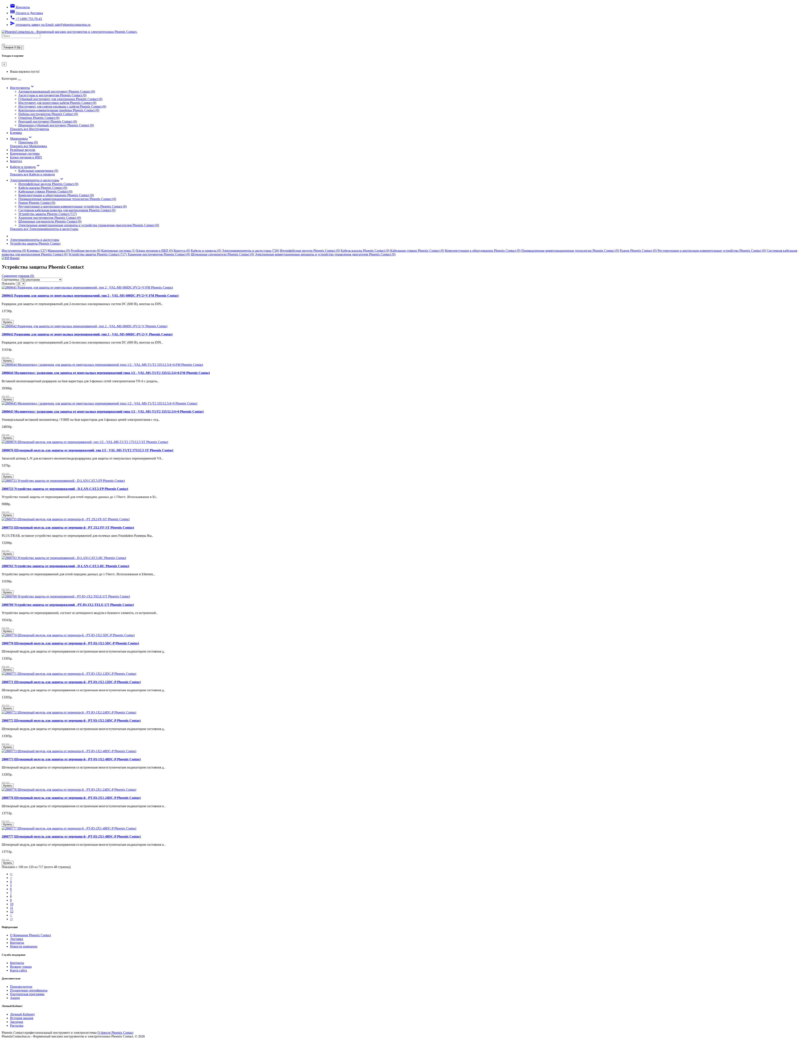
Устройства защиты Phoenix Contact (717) (47, 214)
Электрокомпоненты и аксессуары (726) (250, 250)
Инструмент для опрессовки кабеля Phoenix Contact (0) (57, 103)
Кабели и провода (25, 167)
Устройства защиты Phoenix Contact (35, 243)
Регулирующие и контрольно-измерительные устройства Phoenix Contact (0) (72, 206)
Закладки (16, 1022)
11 (11, 907)
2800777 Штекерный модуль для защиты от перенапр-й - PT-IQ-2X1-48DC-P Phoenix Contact (71, 836)
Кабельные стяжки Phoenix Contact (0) (45, 191)
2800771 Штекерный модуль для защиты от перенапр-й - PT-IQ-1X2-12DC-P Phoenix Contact (71, 682)
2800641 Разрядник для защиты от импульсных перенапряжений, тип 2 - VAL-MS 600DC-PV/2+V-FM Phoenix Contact (90, 295)
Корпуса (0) (182, 250)
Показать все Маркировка (28, 146)
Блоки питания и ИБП (26, 157)
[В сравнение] (7, 319)
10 (11, 904)
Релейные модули (22, 150)
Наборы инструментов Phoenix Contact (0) (48, 114)
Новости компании (23, 946)
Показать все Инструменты (29, 129)
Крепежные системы (25, 153)
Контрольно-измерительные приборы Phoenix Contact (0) (58, 110)
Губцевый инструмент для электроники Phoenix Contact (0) (60, 99)
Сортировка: (11, 279)
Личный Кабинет (22, 1014)
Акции (15, 998)
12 (11, 911)
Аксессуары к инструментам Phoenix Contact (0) (52, 95)
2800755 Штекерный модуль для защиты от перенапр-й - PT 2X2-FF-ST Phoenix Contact (68, 527)
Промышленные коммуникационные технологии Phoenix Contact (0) (67, 199)
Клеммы (16, 133)
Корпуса (16, 161)
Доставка (16, 939)
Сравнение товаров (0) (18, 276)
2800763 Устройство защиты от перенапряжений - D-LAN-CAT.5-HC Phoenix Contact (65, 566)
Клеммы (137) (37, 250)
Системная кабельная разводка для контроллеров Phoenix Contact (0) (66, 210)
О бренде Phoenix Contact (115, 1032)
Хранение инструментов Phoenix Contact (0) (49, 217)
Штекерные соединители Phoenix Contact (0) (49, 221)
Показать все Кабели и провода (32, 174)
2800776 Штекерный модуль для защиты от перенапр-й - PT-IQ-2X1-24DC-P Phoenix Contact (71, 798)
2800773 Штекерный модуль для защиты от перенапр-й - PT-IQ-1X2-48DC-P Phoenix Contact (71, 759)
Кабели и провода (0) (206, 250)
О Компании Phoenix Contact (30, 935)
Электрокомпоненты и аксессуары (37, 180)
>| (11, 919)
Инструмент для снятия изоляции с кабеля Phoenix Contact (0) (62, 106)
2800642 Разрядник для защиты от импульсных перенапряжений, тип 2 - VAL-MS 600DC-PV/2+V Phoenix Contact (87, 334)
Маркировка (21, 138)
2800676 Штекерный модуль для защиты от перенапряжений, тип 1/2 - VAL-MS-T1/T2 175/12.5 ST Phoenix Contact (87, 450)
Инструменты (22, 88)
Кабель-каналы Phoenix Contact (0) (42, 187)
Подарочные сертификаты (29, 990)
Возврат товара (21, 966)
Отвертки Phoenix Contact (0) (38, 118)
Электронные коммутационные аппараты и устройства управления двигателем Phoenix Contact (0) (88, 225)
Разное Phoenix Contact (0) (36, 202)
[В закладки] (3, 319)
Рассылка (16, 1025)
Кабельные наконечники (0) (38, 170)
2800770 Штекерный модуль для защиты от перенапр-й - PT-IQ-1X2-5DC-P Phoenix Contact (70, 643)
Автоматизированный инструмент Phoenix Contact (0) (56, 91)
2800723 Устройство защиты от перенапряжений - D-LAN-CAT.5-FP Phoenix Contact (65, 489)
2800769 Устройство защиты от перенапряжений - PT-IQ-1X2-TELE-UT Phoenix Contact (68, 605)
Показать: (8, 283)
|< (11, 874)
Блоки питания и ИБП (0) (154, 250)
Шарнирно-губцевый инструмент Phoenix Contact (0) (56, 125)
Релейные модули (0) (85, 250)
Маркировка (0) (59, 250)
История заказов (21, 1018)
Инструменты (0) (14, 250)
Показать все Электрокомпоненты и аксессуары (44, 229)
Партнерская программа (27, 994)
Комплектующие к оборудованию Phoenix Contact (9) (56, 195)
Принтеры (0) (28, 142)
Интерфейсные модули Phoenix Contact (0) (48, 184)
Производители (21, 986)
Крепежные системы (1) (118, 250)
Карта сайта (18, 970)
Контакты (17, 942)
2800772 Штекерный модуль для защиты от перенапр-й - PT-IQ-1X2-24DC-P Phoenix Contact (71, 720)
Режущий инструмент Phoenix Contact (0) (47, 121)
